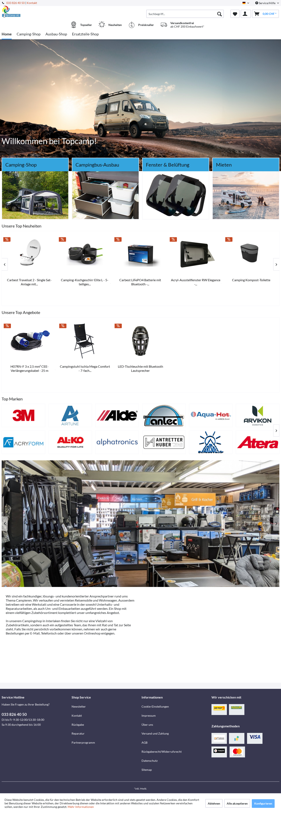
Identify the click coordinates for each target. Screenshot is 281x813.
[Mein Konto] (246, 14)
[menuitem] (185, 14)
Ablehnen (214, 803)
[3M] (23, 415)
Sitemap (147, 769)
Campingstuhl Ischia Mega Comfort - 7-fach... (85, 368)
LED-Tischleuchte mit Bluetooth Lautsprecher (140, 368)
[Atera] (257, 442)
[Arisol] (211, 442)
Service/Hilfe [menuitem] (267, 3)
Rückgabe (78, 724)
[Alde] (117, 415)
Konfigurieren (263, 803)
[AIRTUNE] (70, 415)
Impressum (149, 715)
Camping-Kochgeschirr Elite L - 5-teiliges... (251, 282)
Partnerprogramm (83, 742)
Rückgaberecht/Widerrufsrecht (162, 751)
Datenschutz (150, 760)
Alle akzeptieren (237, 803)
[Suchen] (219, 14)
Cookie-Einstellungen (155, 706)
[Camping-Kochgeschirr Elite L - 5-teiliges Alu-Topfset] (251, 254)
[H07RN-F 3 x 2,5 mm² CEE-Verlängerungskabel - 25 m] (29, 341)
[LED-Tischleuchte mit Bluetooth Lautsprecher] (140, 341)
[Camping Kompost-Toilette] (85, 254)
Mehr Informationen (81, 806)
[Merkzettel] (235, 14)
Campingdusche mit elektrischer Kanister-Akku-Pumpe (140, 282)
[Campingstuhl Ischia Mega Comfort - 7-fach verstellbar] (85, 341)
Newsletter (79, 706)
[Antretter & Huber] (164, 442)
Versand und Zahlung (155, 733)
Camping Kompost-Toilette (85, 280)
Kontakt (32, 3)
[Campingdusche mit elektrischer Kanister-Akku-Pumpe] (140, 254)
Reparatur (78, 733)
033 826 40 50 (15, 3)
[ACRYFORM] (23, 442)
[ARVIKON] (257, 415)
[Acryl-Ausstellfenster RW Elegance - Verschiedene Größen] (29, 254)
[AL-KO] (70, 442)
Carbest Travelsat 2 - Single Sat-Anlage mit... (196, 282)
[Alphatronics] (117, 442)
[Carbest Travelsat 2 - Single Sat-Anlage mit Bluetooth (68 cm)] (196, 254)
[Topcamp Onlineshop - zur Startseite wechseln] (36, 12)
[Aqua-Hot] (211, 415)
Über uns (147, 724)
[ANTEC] (164, 415)
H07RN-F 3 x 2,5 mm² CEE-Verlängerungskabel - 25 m (29, 368)
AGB (144, 742)
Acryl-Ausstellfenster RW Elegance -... (29, 282)
